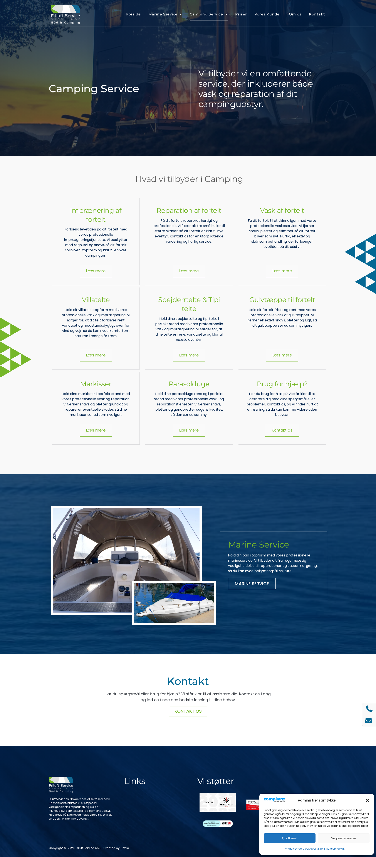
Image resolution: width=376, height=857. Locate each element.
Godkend (289, 838)
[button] (367, 800)
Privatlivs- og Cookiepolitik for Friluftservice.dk (314, 848)
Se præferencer (343, 838)
